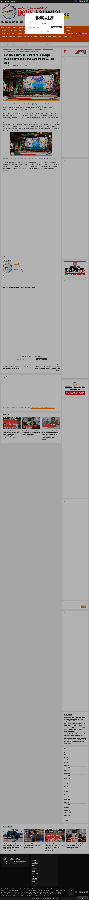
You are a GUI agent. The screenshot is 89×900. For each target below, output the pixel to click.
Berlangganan (56, 27)
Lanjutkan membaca (44, 31)
